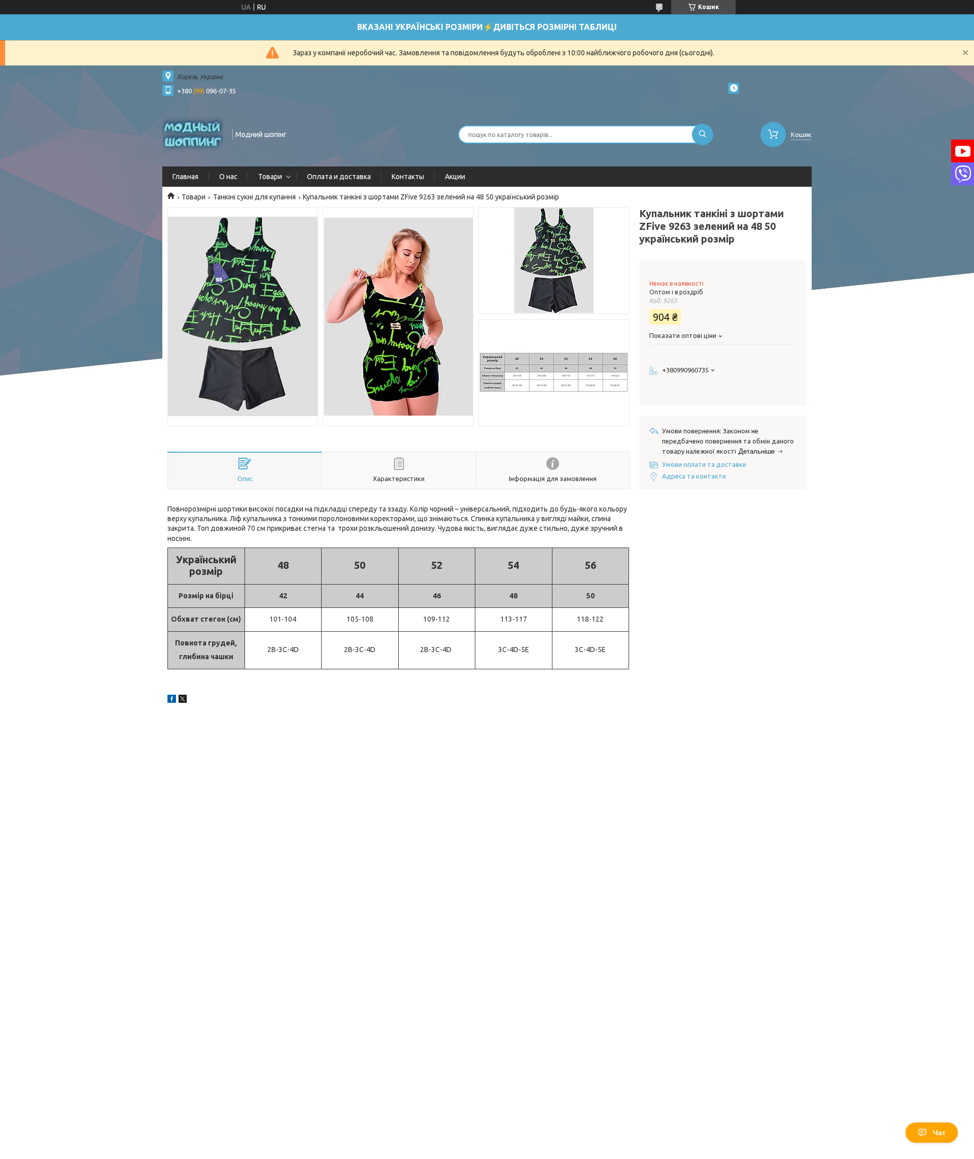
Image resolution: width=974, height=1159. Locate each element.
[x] (183, 700)
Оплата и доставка (339, 176)
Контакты (408, 176)
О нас (228, 176)
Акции (455, 176)
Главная (185, 176)
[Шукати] (702, 134)
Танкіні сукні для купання (254, 197)
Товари (270, 176)
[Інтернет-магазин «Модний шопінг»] (192, 133)
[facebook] (171, 700)
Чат (939, 1133)
